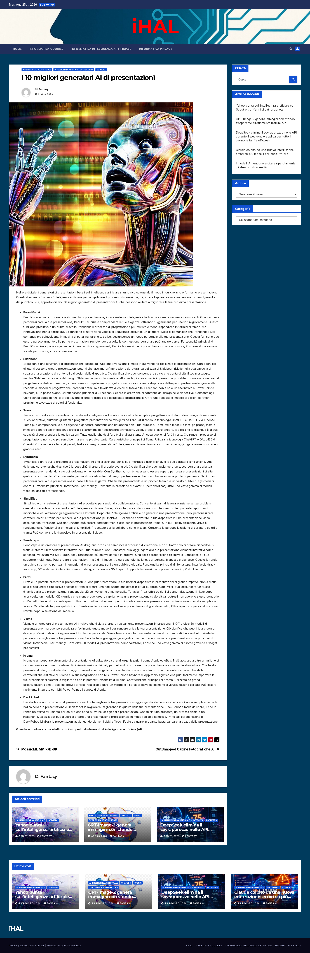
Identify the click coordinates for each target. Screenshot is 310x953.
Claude (286, 887)
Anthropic (273, 887)
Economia (211, 820)
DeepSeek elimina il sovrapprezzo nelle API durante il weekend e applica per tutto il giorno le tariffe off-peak (266, 136)
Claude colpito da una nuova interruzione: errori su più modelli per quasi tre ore (264, 897)
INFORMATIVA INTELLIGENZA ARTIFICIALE (101, 48)
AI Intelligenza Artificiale (37, 70)
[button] (291, 49)
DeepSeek (198, 820)
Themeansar (74, 945)
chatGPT (126, 816)
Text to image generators (103, 820)
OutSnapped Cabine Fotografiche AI (185, 749)
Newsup (59, 945)
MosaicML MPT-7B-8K (39, 749)
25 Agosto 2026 (30, 903)
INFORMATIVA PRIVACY (155, 48)
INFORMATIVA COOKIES (46, 48)
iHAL (154, 26)
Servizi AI (101, 70)
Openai (137, 816)
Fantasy (43, 89)
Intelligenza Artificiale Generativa (74, 70)
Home (17, 48)
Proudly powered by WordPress (27, 945)
